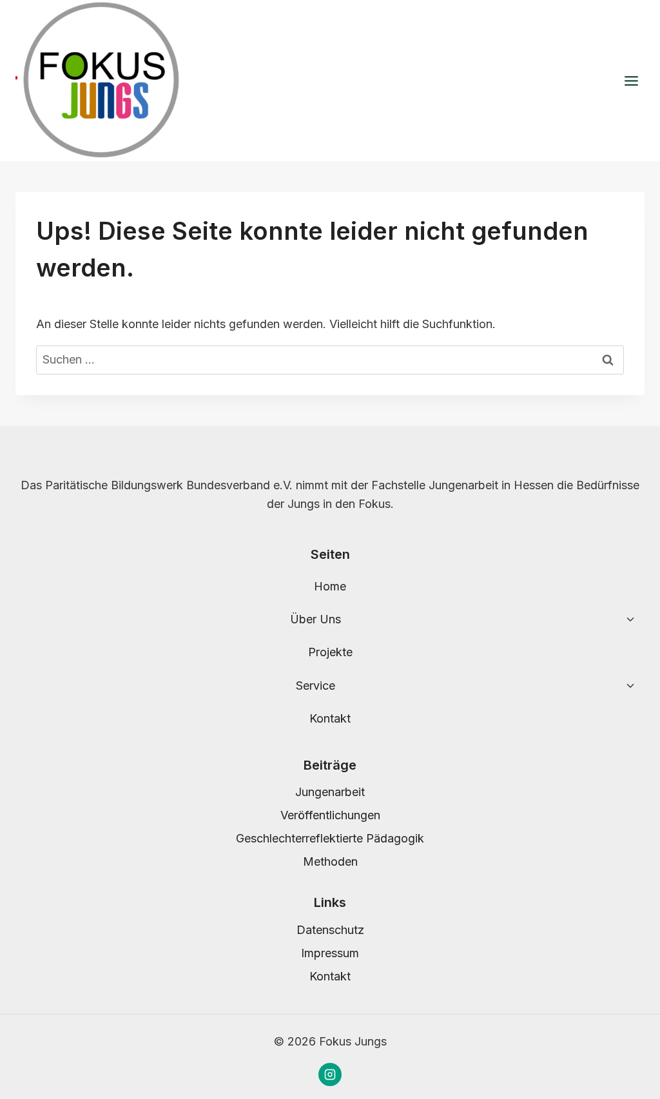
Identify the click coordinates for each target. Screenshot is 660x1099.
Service (315, 685)
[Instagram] (330, 1074)
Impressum (330, 953)
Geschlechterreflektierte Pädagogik (330, 838)
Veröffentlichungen (330, 815)
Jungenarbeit (330, 792)
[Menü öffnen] (631, 80)
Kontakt (330, 718)
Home (330, 586)
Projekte (330, 652)
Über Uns (315, 619)
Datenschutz (330, 930)
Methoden (330, 861)
